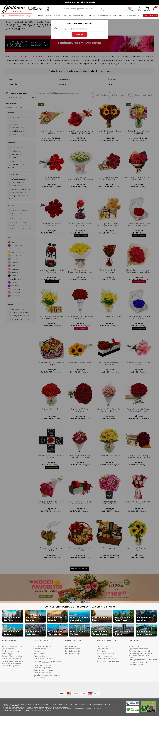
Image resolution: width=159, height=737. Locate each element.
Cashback (129, 10)
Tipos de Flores (79, 16)
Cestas (48, 16)
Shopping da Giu (133, 16)
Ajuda (47, 10)
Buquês (57, 16)
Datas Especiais (104, 16)
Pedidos (147, 10)
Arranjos (67, 16)
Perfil (139, 10)
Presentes (38, 16)
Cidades (92, 16)
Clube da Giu (118, 16)
